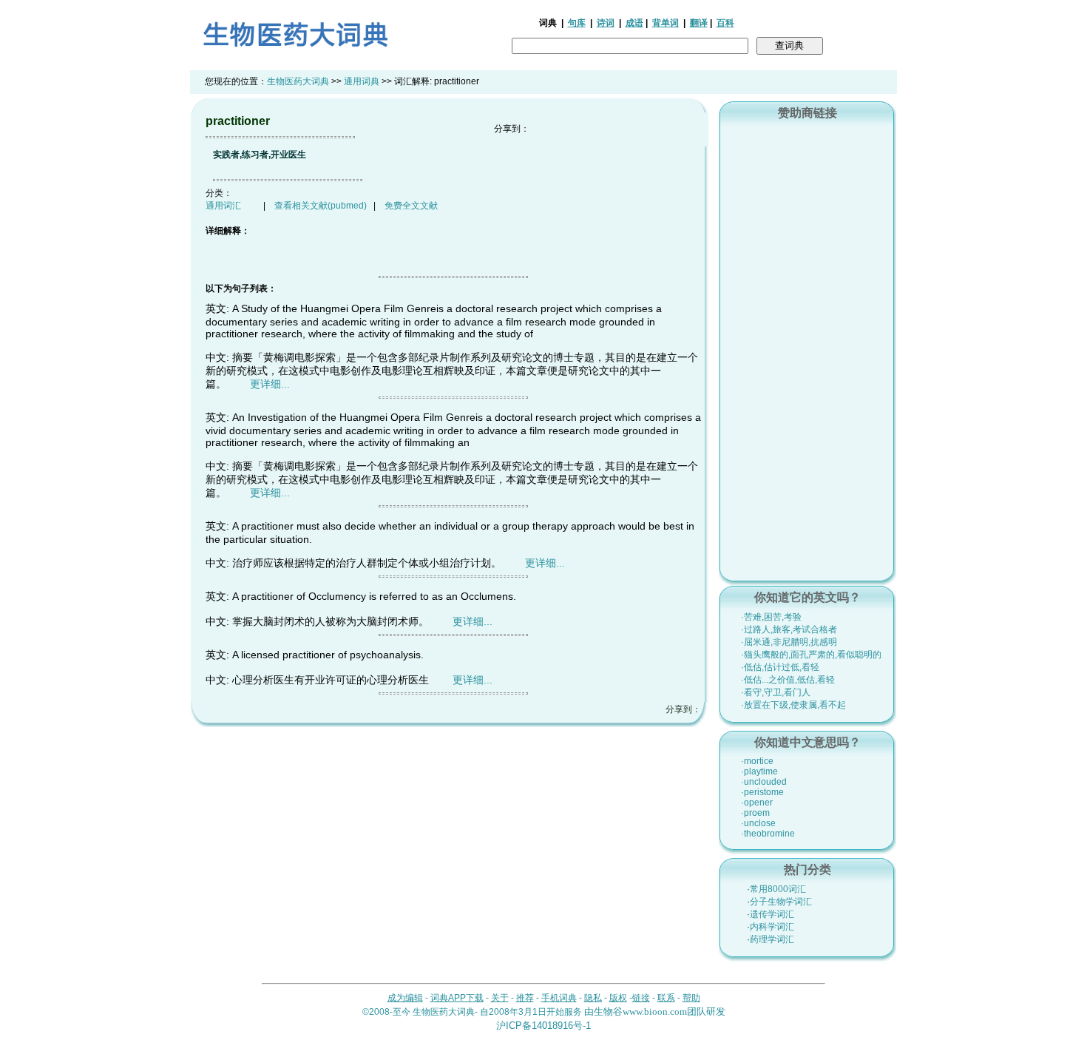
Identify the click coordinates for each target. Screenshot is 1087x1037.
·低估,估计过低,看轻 (780, 667)
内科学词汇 (772, 927)
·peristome (762, 792)
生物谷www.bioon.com (640, 1011)
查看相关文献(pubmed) (320, 205)
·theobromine (768, 833)
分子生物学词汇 (781, 901)
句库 (577, 23)
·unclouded (764, 782)
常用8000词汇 (778, 889)
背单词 (665, 23)
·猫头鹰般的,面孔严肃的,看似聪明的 (811, 654)
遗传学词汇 (772, 914)
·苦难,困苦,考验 (771, 617)
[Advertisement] (807, 348)
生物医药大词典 (298, 81)
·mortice (757, 761)
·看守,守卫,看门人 (775, 692)
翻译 (699, 23)
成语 (634, 23)
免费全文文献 (411, 205)
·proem (755, 813)
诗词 (605, 23)
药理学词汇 (772, 939)
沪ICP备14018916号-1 (543, 1025)
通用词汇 (223, 205)
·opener (757, 802)
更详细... (270, 384)
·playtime (759, 771)
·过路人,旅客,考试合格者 (789, 629)
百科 (725, 23)
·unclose (758, 823)
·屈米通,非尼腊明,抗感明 (789, 642)
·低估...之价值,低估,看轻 (788, 680)
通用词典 (361, 81)
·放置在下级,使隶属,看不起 (793, 705)
